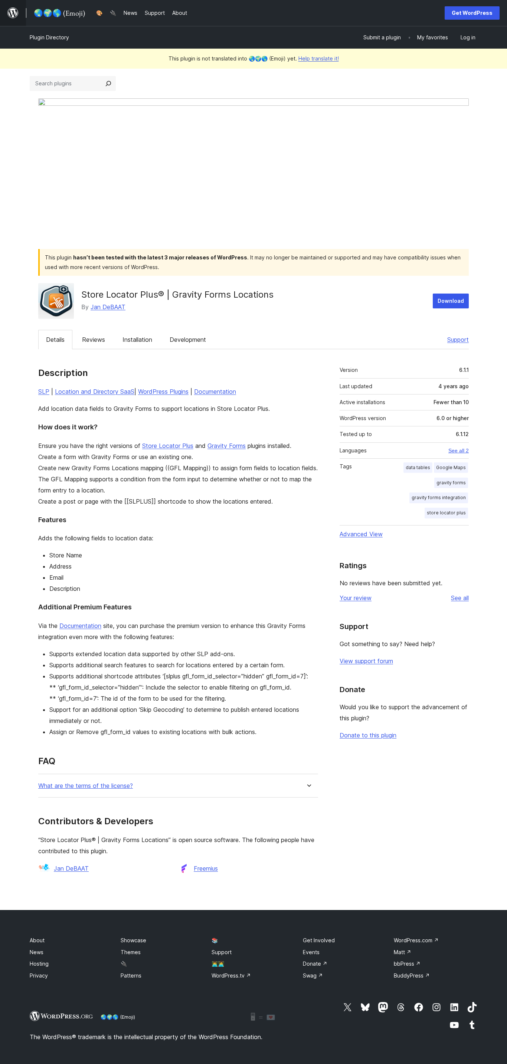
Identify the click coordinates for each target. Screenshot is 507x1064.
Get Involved (319, 940)
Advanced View (361, 534)
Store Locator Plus (167, 445)
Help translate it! (318, 58)
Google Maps (451, 467)
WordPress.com (416, 940)
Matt (402, 952)
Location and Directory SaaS (94, 391)
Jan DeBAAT (108, 307)
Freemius (206, 868)
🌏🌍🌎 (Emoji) (118, 1017)
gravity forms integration (439, 497)
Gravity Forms (226, 445)
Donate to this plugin (368, 735)
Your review (356, 598)
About (37, 940)
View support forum (366, 661)
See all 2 (458, 451)
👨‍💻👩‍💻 (218, 963)
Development (188, 339)
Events (311, 952)
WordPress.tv (231, 975)
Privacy (39, 975)
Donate (315, 963)
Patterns (131, 975)
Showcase (133, 940)
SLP (43, 391)
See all (460, 598)
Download (451, 301)
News (36, 952)
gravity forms (451, 482)
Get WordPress (472, 13)
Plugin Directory (49, 37)
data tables (418, 467)
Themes (131, 952)
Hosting (39, 963)
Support (458, 339)
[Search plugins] (108, 83)
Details (55, 339)
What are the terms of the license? (85, 785)
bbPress (407, 963)
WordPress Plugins (163, 391)
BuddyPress (412, 975)
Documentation (215, 391)
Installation (137, 339)
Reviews (93, 339)
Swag (313, 975)
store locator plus (446, 512)
